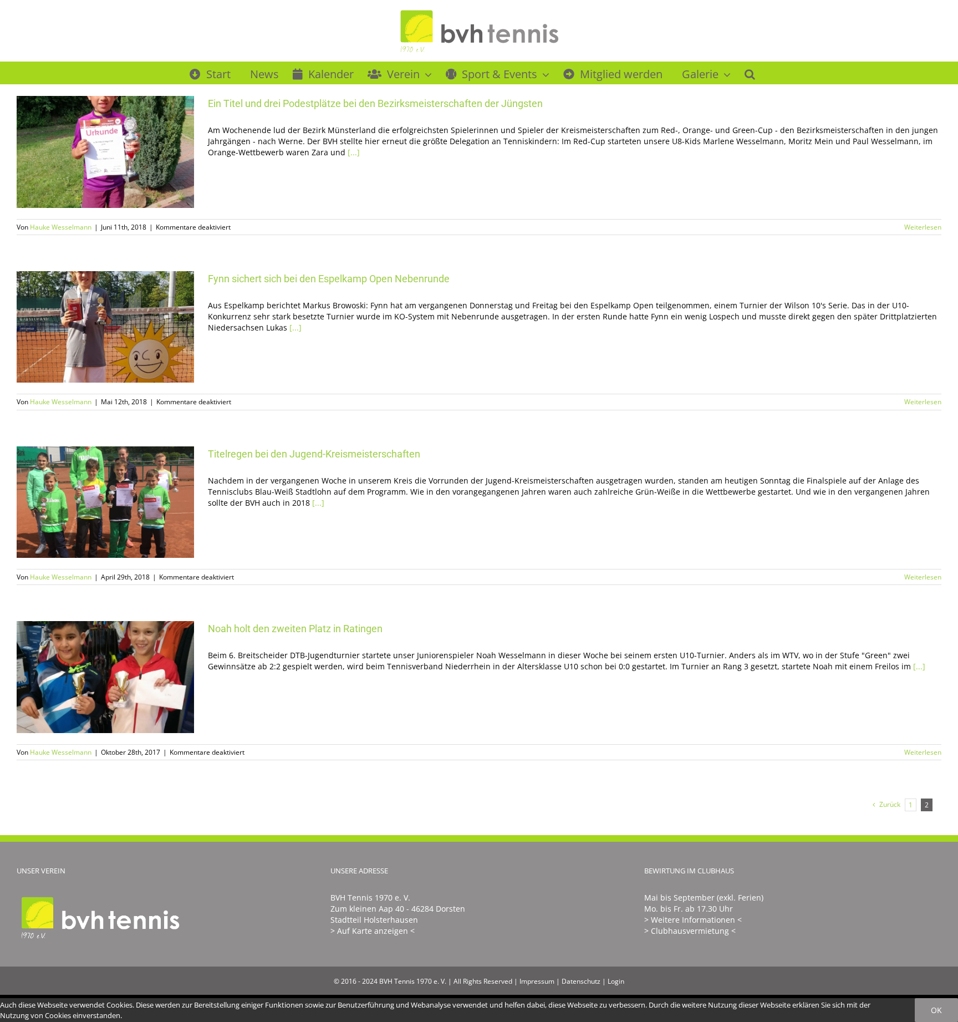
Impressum (536, 981)
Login (616, 981)
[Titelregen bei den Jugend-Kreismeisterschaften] (105, 502)
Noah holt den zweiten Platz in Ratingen (89, 677)
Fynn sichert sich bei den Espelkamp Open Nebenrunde (89, 326)
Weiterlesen (922, 227)
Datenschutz (581, 981)
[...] (354, 152)
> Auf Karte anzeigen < (372, 931)
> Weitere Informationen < (693, 919)
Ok (936, 1010)
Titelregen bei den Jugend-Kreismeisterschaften (89, 502)
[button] (750, 73)
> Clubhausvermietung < (690, 931)
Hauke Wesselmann (60, 227)
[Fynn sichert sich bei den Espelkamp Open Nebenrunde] (105, 327)
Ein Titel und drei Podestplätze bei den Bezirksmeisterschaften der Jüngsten (89, 151)
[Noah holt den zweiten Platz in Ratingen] (105, 677)
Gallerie (121, 151)
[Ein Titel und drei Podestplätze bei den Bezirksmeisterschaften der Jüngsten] (105, 152)
